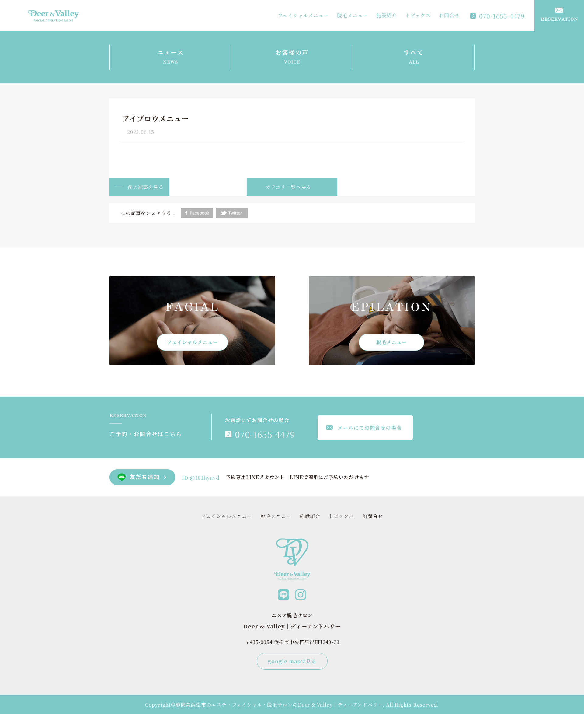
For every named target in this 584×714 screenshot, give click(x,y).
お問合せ (449, 15)
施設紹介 (386, 15)
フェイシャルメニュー (303, 15)
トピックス (417, 15)
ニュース (170, 52)
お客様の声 (292, 52)
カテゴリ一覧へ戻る (288, 187)
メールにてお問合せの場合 (370, 427)
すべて (414, 52)
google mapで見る (292, 661)
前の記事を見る (146, 187)
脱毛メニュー (352, 15)
